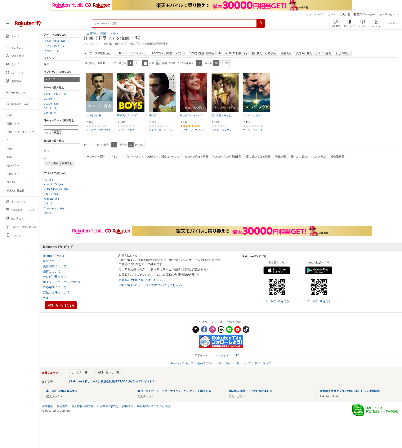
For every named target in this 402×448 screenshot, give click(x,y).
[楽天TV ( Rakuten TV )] (28, 25)
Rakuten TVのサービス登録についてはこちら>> (150, 285)
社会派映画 (343, 53)
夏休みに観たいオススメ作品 (313, 53)
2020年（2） (51, 103)
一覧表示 (145, 63)
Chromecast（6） (54, 208)
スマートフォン (219, 355)
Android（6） (52, 198)
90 (227, 63)
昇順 (130, 63)
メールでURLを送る (277, 301)
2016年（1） (51, 98)
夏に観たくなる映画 (263, 53)
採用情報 (127, 406)
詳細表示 (158, 63)
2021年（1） (51, 108)
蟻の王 (152, 115)
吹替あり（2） (52, 50)
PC (238, 355)
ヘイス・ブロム (126, 130)
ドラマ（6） (55, 79)
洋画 (103, 33)
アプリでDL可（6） (55, 45)
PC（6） (49, 179)
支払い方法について (56, 292)
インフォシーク (315, 14)
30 (216, 63)
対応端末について (54, 287)
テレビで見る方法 (54, 276)
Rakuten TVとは (54, 255)
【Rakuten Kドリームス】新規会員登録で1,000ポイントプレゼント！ (111, 381)
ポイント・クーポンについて (62, 282)
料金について (52, 261)
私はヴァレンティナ (191, 115)
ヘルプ (47, 297)
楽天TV (91, 33)
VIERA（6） (51, 213)
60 (221, 63)
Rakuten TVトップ (182, 363)
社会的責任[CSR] (107, 406)
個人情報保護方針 (82, 406)
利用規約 (62, 406)
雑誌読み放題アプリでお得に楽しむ (250, 390)
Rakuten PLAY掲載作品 (232, 53)
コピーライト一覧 (228, 363)
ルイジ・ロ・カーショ (161, 130)
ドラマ (114, 33)
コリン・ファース (253, 130)
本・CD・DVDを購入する (62, 390)
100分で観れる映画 (202, 53)
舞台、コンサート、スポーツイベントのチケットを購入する (174, 390)
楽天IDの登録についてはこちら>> (141, 279)
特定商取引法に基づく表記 (153, 406)
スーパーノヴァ (251, 115)
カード (332, 14)
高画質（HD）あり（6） (58, 41)
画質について (52, 271)
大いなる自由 (93, 115)
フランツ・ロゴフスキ (98, 130)
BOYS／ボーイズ (127, 115)
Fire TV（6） (51, 193)
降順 (136, 63)
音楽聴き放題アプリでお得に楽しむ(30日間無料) (350, 390)
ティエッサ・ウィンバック (192, 131)
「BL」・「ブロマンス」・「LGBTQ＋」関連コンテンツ (151, 53)
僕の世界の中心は (221, 115)
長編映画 (286, 53)
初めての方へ (205, 363)
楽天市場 (345, 14)
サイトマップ (263, 363)
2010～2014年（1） (55, 94)
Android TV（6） (54, 184)
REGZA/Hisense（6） (56, 189)
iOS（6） (49, 203)
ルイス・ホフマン (221, 130)
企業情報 (47, 406)
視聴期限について (54, 266)
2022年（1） (51, 113)
